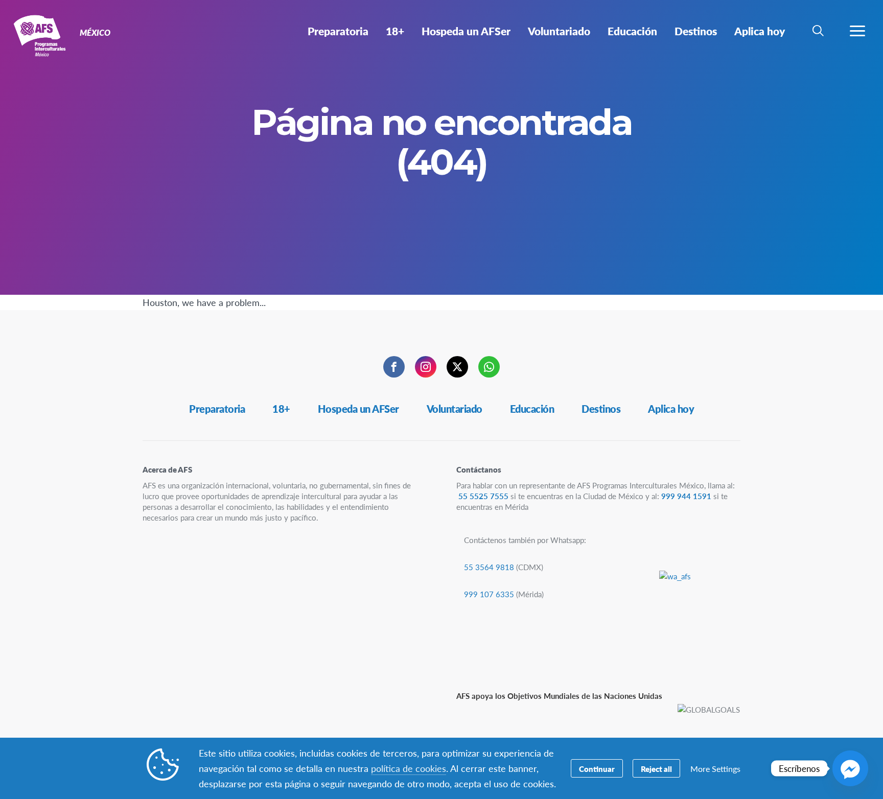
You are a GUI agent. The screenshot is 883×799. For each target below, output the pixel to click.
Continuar (597, 768)
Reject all (656, 768)
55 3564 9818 (489, 566)
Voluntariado (454, 409)
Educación (532, 409)
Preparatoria (217, 409)
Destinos (601, 409)
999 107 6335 (489, 594)
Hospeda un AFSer (358, 409)
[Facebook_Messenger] (850, 768)
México (45, 34)
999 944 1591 (686, 495)
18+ (281, 409)
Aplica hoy (671, 409)
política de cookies (408, 768)
